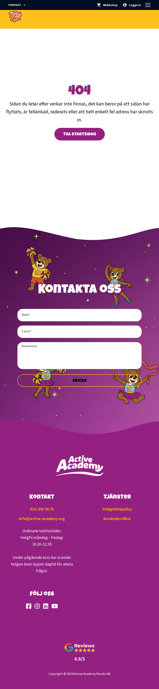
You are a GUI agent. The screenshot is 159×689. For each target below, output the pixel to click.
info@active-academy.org (42, 518)
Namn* (26, 315)
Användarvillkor (117, 518)
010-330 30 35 (42, 509)
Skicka (79, 381)
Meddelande (29, 346)
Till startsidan (79, 134)
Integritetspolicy (117, 509)
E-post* (26, 331)
